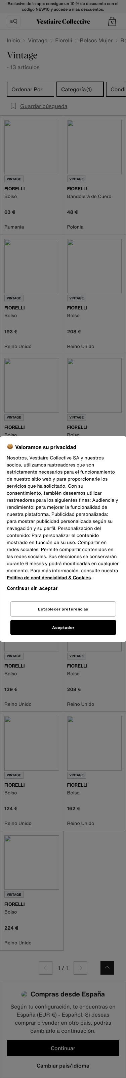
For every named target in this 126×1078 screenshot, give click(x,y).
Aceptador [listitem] (63, 627)
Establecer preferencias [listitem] (63, 609)
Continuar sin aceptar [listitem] (32, 588)
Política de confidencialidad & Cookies (49, 577)
